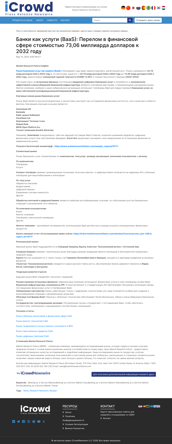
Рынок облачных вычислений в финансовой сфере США (44, 316)
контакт (65, 20)
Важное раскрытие (74, 428)
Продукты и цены (22, 20)
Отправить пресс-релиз (148, 20)
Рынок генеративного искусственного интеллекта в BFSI (44, 326)
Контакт (107, 418)
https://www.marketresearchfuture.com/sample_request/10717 (86, 146)
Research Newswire (39, 390)
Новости (52, 20)
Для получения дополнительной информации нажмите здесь (123, 374)
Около (39, 20)
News (26, 390)
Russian (53, 390)
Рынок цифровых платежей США (32, 336)
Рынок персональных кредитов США (34, 331)
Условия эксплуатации (76, 424)
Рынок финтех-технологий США (32, 321)
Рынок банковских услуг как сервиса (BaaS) (38, 71)
